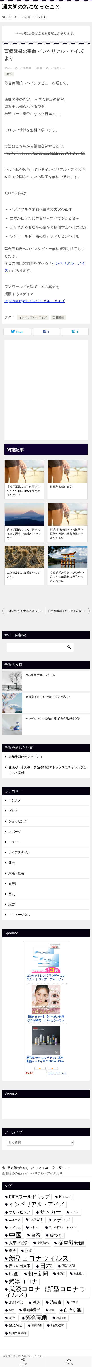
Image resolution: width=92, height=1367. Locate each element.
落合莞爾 (36, 1318)
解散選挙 (57, 1325)
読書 (11, 904)
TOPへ (69, 1363)
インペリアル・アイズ (33, 317)
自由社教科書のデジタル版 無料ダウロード (69, 611)
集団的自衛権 (17, 1333)
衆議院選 (15, 1325)
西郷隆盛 (58, 317)
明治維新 (68, 1266)
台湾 (35, 1235)
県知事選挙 (31, 1310)
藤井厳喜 (61, 1317)
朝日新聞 (38, 1274)
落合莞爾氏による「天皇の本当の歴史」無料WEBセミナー (24, 533)
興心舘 (12, 1317)
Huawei (65, 1196)
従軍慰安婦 (71, 1243)
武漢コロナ (23, 1281)
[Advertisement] (46, 388)
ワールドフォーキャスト (62, 1227)
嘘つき (56, 1235)
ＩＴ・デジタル (19, 914)
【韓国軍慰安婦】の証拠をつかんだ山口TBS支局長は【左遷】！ (23, 490)
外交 (11, 862)
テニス (74, 1212)
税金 (51, 1310)
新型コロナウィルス (39, 1258)
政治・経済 (16, 873)
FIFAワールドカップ (29, 1196)
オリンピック (19, 1212)
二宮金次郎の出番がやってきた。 (23, 574)
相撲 (11, 1310)
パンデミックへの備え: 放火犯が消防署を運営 (53, 718)
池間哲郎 (16, 1302)
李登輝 (61, 1273)
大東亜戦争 (18, 1243)
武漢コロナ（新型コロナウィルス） (45, 1292)
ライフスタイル (19, 852)
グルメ (13, 810)
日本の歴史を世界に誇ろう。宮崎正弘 (26, 611)
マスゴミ (36, 1219)
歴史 (9, 74)
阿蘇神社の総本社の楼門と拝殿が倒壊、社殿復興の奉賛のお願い (66, 533)
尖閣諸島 (43, 1243)
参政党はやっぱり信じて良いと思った (48, 696)
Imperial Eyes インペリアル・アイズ (34, 301)
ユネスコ (35, 1227)
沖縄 (37, 1302)
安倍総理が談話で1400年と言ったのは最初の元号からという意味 (67, 576)
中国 (15, 1235)
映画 (14, 1274)
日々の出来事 (19, 1266)
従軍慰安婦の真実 (61, 486)
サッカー (50, 1212)
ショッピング (17, 821)
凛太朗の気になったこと (31, 6)
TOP (28, 1168)
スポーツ (14, 831)
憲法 (12, 1250)
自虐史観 (73, 1310)
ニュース (14, 842)
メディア (62, 1219)
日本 (46, 1266)
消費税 (55, 1302)
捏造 (28, 1250)
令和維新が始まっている (40, 675)
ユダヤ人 (15, 1227)
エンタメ (14, 800)
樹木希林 (79, 1273)
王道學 (74, 1302)
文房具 (13, 883)
